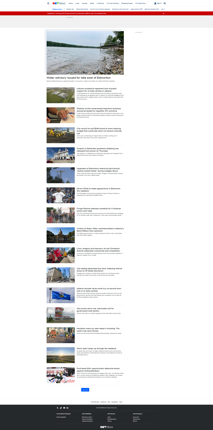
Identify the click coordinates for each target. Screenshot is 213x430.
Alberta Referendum (82, 9)
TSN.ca (109, 421)
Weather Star (70, 9)
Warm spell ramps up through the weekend (96, 348)
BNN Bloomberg (111, 419)
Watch (92, 3)
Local (77, 3)
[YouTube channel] (64, 408)
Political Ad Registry (87, 421)
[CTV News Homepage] (59, 3)
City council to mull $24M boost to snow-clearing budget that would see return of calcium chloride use (99, 130)
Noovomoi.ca (136, 419)
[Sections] (48, 3)
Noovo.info (136, 417)
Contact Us (103, 401)
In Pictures (100, 3)
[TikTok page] (61, 408)
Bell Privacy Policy (87, 417)
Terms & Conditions (87, 419)
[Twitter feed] (58, 408)
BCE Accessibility (61, 417)
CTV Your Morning (113, 3)
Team (120, 401)
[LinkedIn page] (68, 408)
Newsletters (114, 401)
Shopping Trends (127, 3)
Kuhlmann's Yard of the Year (120, 9)
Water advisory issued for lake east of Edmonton (79, 77)
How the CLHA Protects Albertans (100, 9)
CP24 (108, 417)
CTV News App (95, 401)
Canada (84, 3)
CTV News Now (140, 3)
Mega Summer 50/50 (137, 9)
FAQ (109, 401)
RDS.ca (135, 421)
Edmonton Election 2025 (152, 9)
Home (71, 3)
